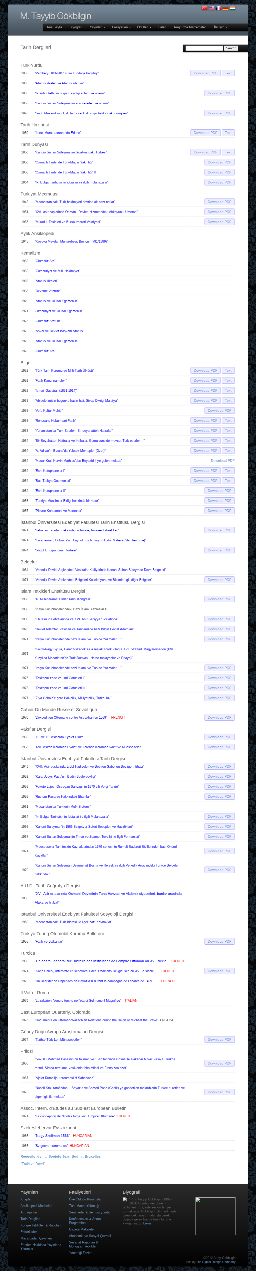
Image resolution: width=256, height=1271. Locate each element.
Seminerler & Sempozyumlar (89, 1212)
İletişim (220, 27)
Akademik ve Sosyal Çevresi (90, 1236)
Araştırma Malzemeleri (190, 27)
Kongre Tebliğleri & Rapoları (40, 1225)
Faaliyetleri (120, 27)
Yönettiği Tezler (80, 1253)
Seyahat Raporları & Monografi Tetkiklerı (83, 1244)
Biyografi (76, 27)
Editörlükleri (29, 1232)
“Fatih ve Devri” (32, 1164)
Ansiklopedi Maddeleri (36, 1206)
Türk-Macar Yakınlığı (84, 1206)
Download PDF (206, 73)
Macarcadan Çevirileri (36, 1238)
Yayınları (97, 27)
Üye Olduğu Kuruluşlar (85, 1199)
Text (228, 73)
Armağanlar (28, 1212)
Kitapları (26, 1199)
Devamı (148, 1223)
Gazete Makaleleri (82, 1229)
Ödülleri (143, 27)
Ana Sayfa (54, 27)
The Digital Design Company (216, 1262)
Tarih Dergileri (30, 1219)
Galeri (162, 27)
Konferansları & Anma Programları (85, 1221)
